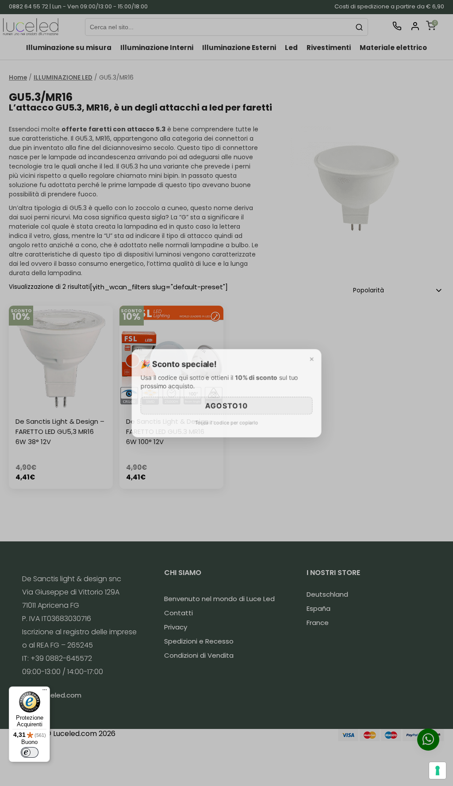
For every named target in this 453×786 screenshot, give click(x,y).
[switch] (29, 752)
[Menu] (44, 691)
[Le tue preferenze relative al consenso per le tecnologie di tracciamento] (437, 770)
